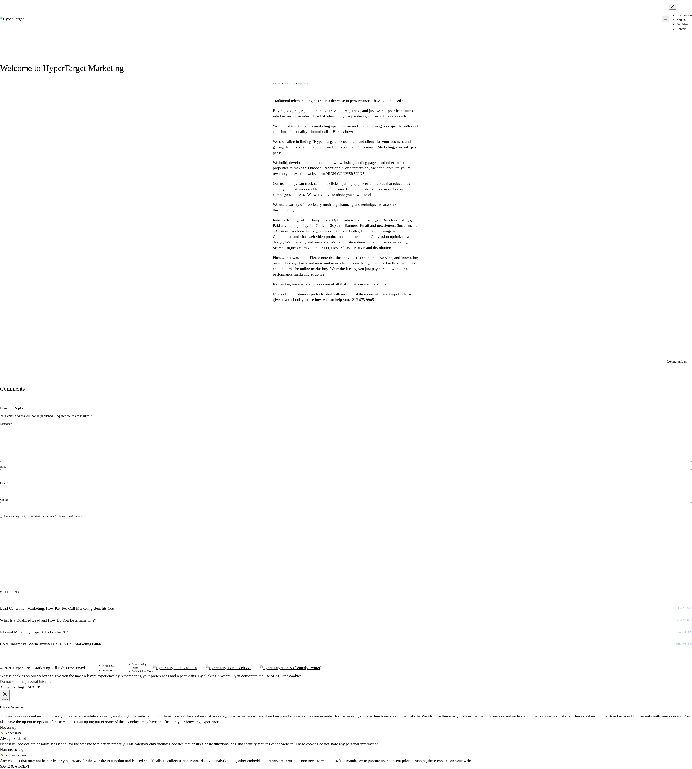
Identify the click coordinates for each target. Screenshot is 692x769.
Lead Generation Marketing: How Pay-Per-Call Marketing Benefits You (57, 608)
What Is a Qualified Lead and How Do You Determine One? (48, 620)
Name (4, 466)
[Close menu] (672, 7)
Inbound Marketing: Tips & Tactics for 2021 (35, 632)
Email (4, 483)
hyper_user (289, 83)
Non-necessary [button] (12, 749)
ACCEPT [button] (34, 687)
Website (4, 499)
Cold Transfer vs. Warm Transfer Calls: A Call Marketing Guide (51, 644)
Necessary (13, 733)
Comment (6, 423)
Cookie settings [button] (13, 687)
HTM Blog (303, 83)
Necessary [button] (8, 727)
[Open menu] (665, 19)
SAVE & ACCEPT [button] (15, 766)
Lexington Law (677, 361)
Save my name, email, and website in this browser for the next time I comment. (44, 516)
